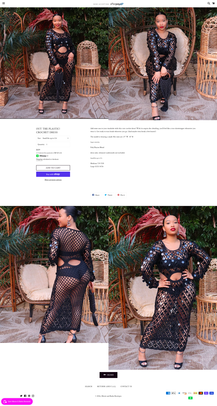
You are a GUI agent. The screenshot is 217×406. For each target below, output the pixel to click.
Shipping (39, 159)
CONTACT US (126, 386)
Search (88, 386)
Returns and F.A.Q (106, 386)
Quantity (41, 144)
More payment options (53, 180)
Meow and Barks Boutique (111, 396)
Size (39, 138)
